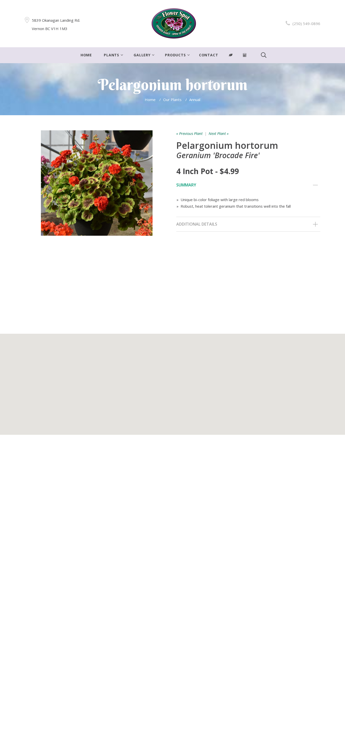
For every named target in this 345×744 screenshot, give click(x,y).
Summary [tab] (186, 185)
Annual (194, 99)
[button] (172, 381)
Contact (208, 55)
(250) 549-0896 (306, 23)
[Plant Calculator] (230, 55)
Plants (111, 55)
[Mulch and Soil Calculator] (245, 55)
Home (86, 55)
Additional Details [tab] (196, 224)
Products (175, 55)
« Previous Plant (189, 133)
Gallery (142, 55)
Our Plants (172, 99)
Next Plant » (219, 133)
